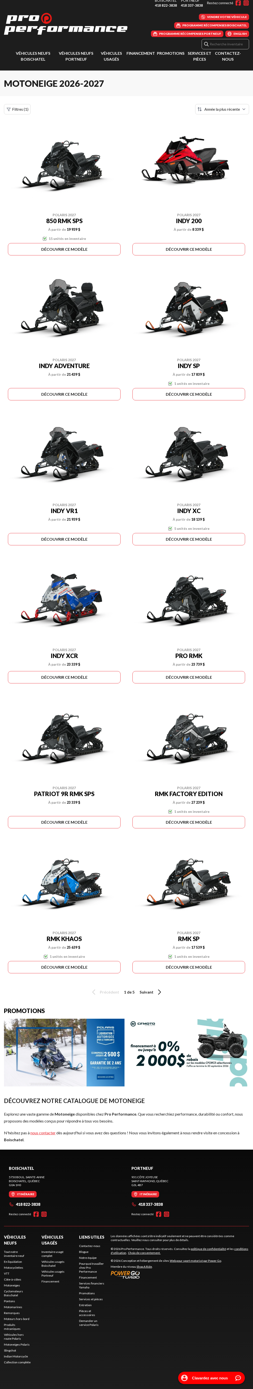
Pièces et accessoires (87, 1313)
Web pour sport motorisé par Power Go (195, 1261)
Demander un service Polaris (89, 1323)
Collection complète (17, 1362)
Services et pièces (91, 1299)
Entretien (85, 1305)
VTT (6, 1273)
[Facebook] (238, 3)
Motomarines (13, 1307)
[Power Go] (166, 1275)
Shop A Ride (144, 1266)
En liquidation (13, 1262)
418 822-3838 (166, 5)
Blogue (83, 1252)
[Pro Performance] (65, 23)
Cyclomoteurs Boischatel (13, 1293)
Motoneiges (12, 1285)
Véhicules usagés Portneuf (53, 1273)
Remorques (12, 1313)
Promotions (171, 53)
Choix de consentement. (144, 1253)
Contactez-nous (89, 1246)
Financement (140, 53)
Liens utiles (91, 1237)
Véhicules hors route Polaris (14, 1336)
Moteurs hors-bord (16, 1319)
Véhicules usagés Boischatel (53, 1263)
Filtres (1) (20, 109)
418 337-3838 (192, 5)
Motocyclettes (13, 1267)
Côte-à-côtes (12, 1279)
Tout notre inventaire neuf (14, 1254)
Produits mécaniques (12, 1327)
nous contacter (43, 1132)
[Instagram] (246, 3)
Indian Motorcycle (16, 1356)
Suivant (146, 992)
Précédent (109, 992)
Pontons (9, 1301)
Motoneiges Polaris (17, 1344)
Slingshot (10, 1350)
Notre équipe (88, 1258)
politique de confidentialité (208, 1249)
